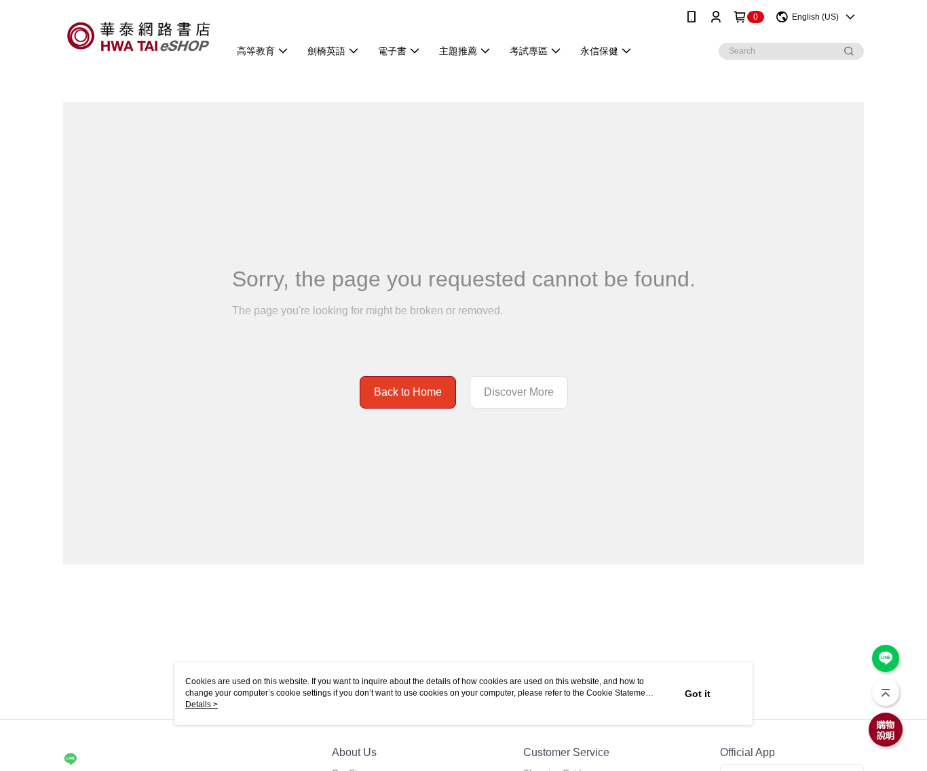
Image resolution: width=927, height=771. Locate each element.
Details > (201, 704)
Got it (698, 693)
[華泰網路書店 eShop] (138, 36)
